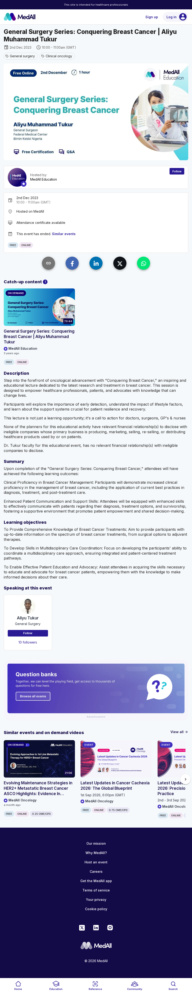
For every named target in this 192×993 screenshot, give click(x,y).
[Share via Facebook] (72, 263)
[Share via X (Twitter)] (119, 263)
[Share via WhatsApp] (143, 263)
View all (179, 732)
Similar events (64, 234)
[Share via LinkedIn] (96, 263)
